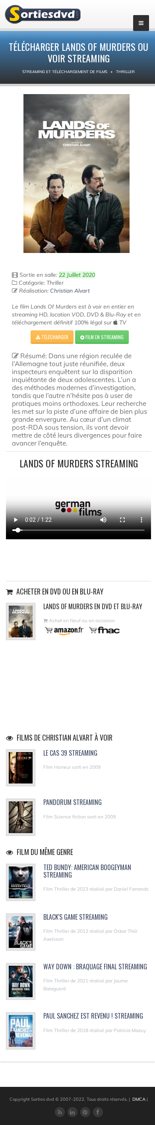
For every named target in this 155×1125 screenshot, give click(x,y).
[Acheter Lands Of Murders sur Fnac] (103, 630)
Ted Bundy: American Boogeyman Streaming (87, 871)
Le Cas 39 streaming (70, 753)
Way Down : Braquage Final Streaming (95, 966)
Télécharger (54, 337)
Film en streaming (104, 337)
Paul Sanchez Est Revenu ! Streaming (93, 1016)
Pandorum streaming (72, 802)
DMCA (138, 1099)
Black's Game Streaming (75, 917)
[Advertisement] (78, 559)
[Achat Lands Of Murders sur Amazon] (64, 630)
